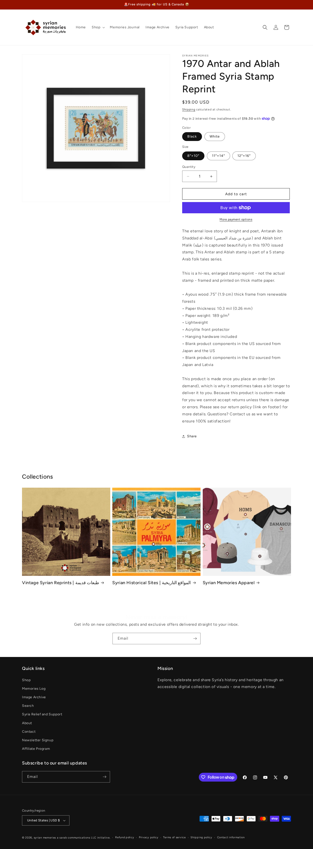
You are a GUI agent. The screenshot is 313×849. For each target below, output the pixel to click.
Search (28, 706)
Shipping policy (201, 837)
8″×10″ (193, 156)
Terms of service (174, 837)
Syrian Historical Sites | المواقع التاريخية (151, 582)
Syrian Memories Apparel (229, 582)
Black (192, 136)
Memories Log (33, 689)
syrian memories (45, 837)
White (215, 136)
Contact (28, 732)
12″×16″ (244, 156)
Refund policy (124, 837)
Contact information (231, 837)
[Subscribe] (195, 638)
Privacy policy (148, 837)
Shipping (188, 109)
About (27, 723)
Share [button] (192, 436)
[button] (98, 27)
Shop (26, 680)
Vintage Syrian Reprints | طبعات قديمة (60, 582)
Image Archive (34, 697)
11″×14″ (218, 156)
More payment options (236, 219)
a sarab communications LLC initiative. (84, 837)
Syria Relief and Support (42, 714)
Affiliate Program (36, 749)
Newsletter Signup (37, 740)
